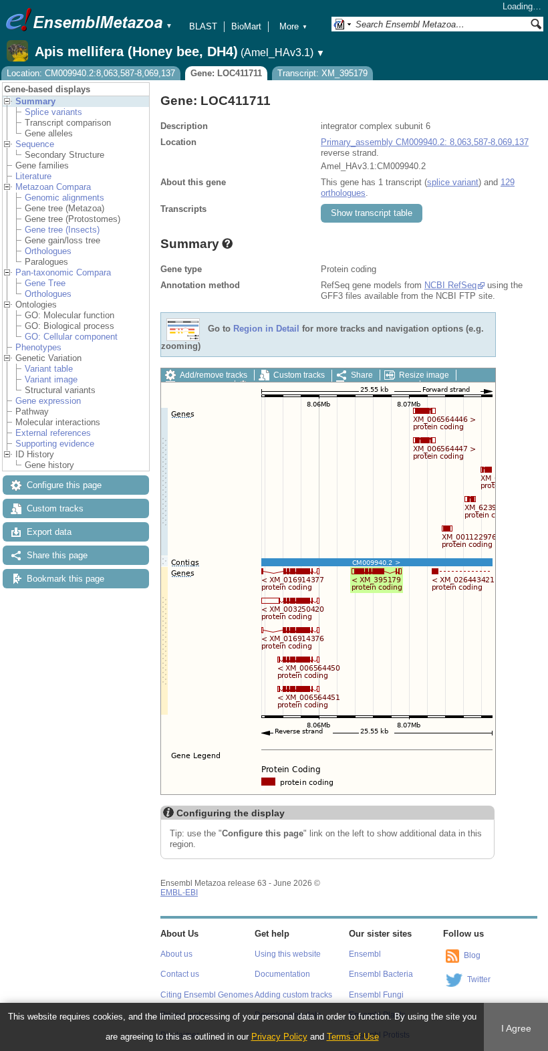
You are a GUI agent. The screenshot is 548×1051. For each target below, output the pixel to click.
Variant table (49, 369)
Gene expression (48, 401)
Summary (35, 101)
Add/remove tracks (213, 375)
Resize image (424, 375)
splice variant (452, 182)
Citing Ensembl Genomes (206, 995)
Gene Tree (45, 283)
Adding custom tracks (293, 995)
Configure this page (64, 485)
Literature (33, 176)
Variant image (51, 379)
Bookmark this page (65, 579)
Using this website (288, 954)
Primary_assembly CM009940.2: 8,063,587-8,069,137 (425, 142)
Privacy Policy (279, 1037)
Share (362, 375)
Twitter (479, 979)
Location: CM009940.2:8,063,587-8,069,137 (91, 73)
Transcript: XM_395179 (322, 73)
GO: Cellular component (71, 337)
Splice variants (53, 112)
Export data (49, 532)
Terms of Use (353, 1037)
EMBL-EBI (179, 893)
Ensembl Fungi (376, 995)
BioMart (246, 26)
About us (176, 954)
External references (53, 433)
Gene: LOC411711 (226, 73)
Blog (472, 955)
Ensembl (365, 954)
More (293, 26)
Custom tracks (55, 508)
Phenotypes (38, 347)
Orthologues (48, 251)
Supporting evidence (54, 444)
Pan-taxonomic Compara (63, 272)
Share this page (57, 555)
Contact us (179, 974)
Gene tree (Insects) (62, 230)
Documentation (282, 974)
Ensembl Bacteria (381, 974)
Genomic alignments (64, 198)
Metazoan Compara (53, 187)
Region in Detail (266, 329)
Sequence (34, 144)
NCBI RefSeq (450, 285)
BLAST (203, 26)
